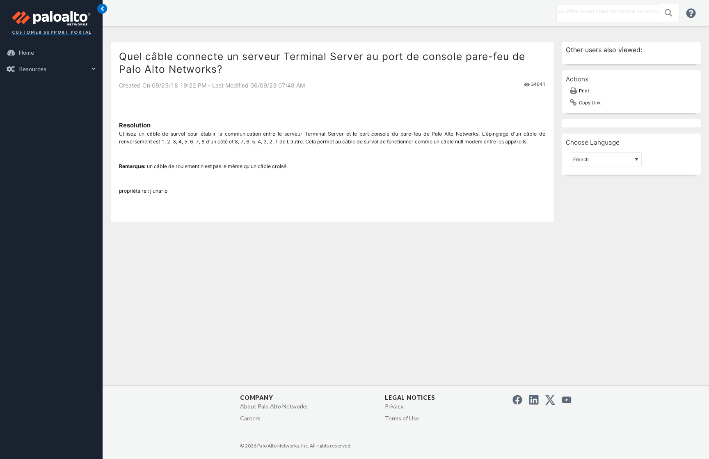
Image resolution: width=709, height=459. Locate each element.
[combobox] (606, 10)
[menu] (51, 60)
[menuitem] (51, 52)
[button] (668, 12)
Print (584, 91)
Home (26, 52)
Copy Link (590, 103)
